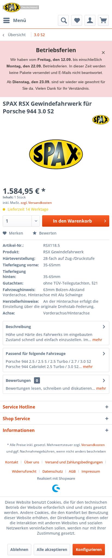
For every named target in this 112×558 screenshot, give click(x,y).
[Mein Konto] (90, 20)
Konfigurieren (89, 549)
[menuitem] (14, 20)
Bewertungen (18, 380)
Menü (19, 20)
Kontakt (11, 462)
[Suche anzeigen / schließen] (63, 20)
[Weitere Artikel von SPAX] (100, 119)
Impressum (91, 471)
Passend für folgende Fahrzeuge (36, 353)
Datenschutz (52, 471)
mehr (96, 339)
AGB (72, 471)
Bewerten (47, 233)
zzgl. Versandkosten (36, 202)
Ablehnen (19, 549)
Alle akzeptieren (52, 549)
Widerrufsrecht (24, 471)
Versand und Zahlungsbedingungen (74, 462)
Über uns (31, 462)
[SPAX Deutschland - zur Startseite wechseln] (21, 7)
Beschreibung (18, 326)
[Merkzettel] (76, 20)
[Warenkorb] (103, 20)
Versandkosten (93, 444)
